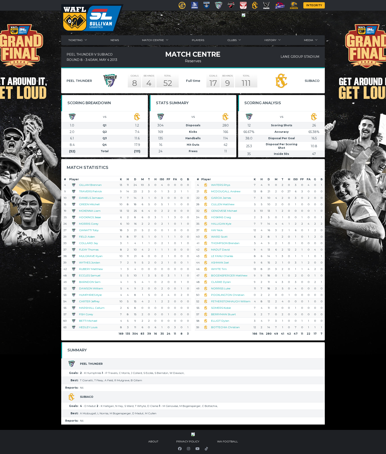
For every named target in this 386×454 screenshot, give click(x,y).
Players (198, 40)
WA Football (227, 441)
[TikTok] (206, 448)
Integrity (314, 5)
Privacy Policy (187, 441)
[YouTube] (197, 448)
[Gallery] (243, 15)
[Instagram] (188, 448)
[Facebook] (180, 448)
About (153, 441)
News (115, 40)
